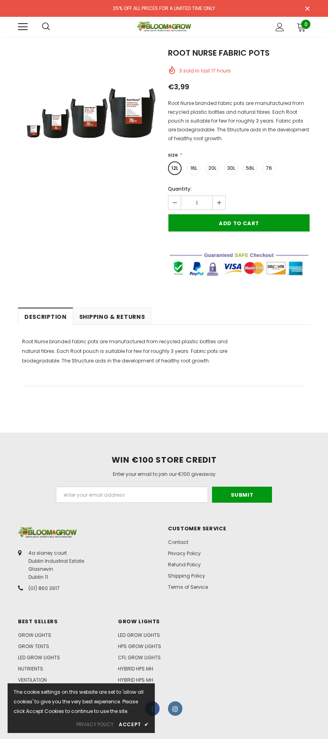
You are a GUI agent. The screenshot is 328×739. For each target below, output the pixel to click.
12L (174, 168)
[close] (307, 9)
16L (193, 168)
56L (250, 168)
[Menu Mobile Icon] (23, 27)
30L (231, 168)
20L (212, 168)
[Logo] (164, 26)
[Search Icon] (46, 27)
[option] (89, 121)
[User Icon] (280, 27)
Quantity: (180, 188)
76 (269, 168)
